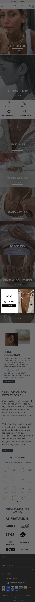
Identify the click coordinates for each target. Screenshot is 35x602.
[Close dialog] (33, 290)
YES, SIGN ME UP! (9, 305)
